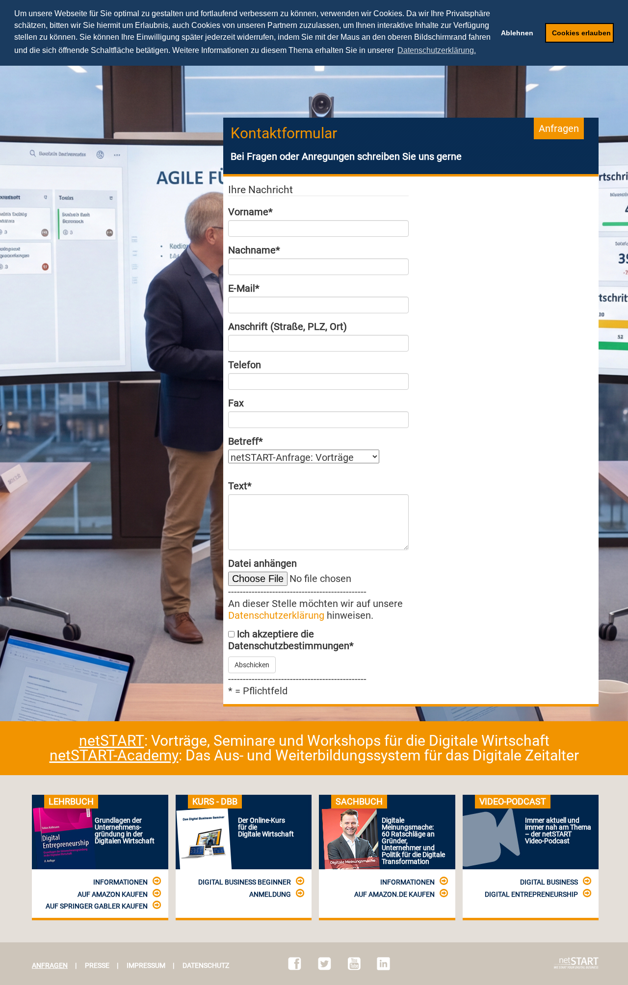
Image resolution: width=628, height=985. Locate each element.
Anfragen (50, 965)
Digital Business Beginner (244, 882)
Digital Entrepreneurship (531, 894)
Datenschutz (206, 965)
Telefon (244, 365)
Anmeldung (270, 894)
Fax (236, 403)
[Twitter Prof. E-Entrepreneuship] (324, 963)
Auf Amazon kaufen (113, 894)
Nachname (254, 250)
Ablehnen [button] (517, 33)
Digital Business (549, 882)
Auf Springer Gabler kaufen (97, 906)
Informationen (120, 882)
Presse (97, 965)
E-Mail (244, 288)
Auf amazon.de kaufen (394, 894)
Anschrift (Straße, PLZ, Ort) (287, 326)
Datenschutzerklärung (276, 615)
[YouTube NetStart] (354, 963)
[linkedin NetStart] (383, 963)
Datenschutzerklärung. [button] (436, 50)
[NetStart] (576, 963)
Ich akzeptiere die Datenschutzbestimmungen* (291, 640)
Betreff (245, 441)
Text (240, 486)
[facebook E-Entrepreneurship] (294, 963)
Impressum (146, 965)
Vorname (250, 212)
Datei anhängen (262, 563)
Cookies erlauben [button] (581, 33)
